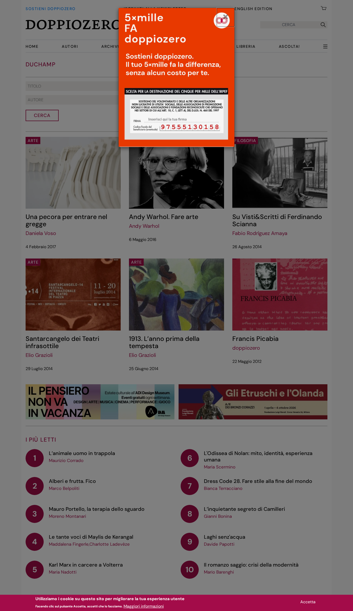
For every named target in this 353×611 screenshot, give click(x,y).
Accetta (308, 602)
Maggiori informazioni (144, 606)
